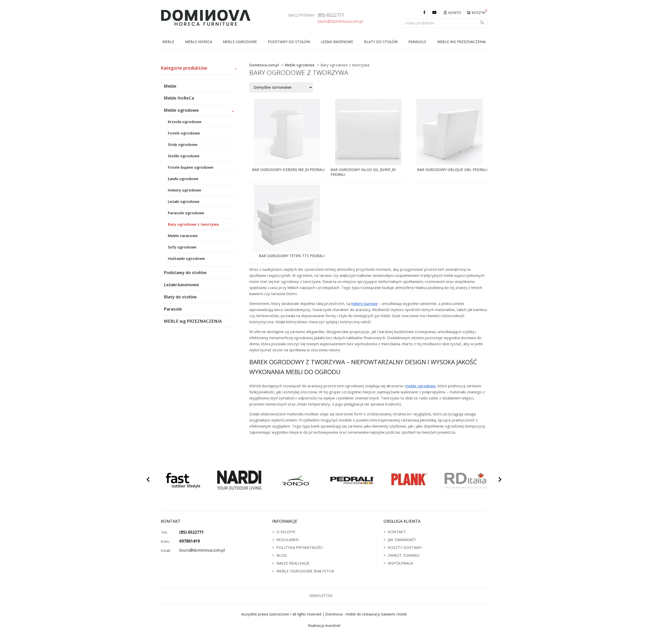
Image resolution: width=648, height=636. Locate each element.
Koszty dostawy (405, 547)
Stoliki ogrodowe (183, 155)
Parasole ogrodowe (186, 212)
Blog (281, 555)
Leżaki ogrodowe (183, 201)
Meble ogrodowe (240, 41)
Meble (168, 41)
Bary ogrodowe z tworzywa (193, 224)
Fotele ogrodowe (184, 133)
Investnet (332, 625)
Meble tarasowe (183, 235)
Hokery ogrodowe (184, 189)
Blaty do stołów (381, 41)
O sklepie (285, 531)
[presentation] (148, 480)
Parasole (417, 41)
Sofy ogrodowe (182, 246)
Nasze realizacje (293, 563)
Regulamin (287, 539)
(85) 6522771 (331, 15)
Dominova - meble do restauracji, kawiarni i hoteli (366, 614)
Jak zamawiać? (402, 539)
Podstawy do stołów (289, 41)
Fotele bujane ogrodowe (190, 167)
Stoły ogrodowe (182, 144)
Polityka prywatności (299, 547)
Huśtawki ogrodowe (186, 258)
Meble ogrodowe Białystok (305, 570)
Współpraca (400, 563)
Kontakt (397, 531)
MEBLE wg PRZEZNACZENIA (461, 41)
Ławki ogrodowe (183, 178)
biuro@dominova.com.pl (340, 21)
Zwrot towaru (403, 555)
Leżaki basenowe (337, 41)
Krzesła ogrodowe (184, 121)
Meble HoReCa (198, 41)
